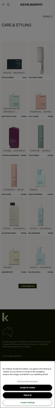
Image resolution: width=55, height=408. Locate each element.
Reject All (27, 395)
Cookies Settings (27, 402)
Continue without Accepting (27, 381)
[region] (27, 384)
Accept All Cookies (27, 387)
